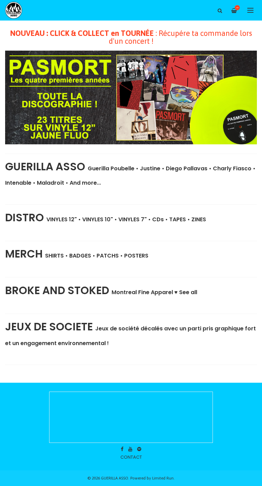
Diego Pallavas (186, 168)
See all (188, 292)
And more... (85, 183)
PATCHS (108, 256)
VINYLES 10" (97, 219)
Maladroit (50, 183)
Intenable (18, 183)
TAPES (177, 219)
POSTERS (136, 256)
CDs (158, 219)
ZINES (198, 219)
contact (131, 457)
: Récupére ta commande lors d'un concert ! (131, 37)
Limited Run (163, 478)
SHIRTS (54, 256)
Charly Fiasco (232, 168)
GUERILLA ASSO (46, 166)
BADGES (80, 256)
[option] (131, 98)
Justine (150, 168)
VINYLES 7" (132, 219)
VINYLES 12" (61, 219)
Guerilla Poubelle (111, 168)
